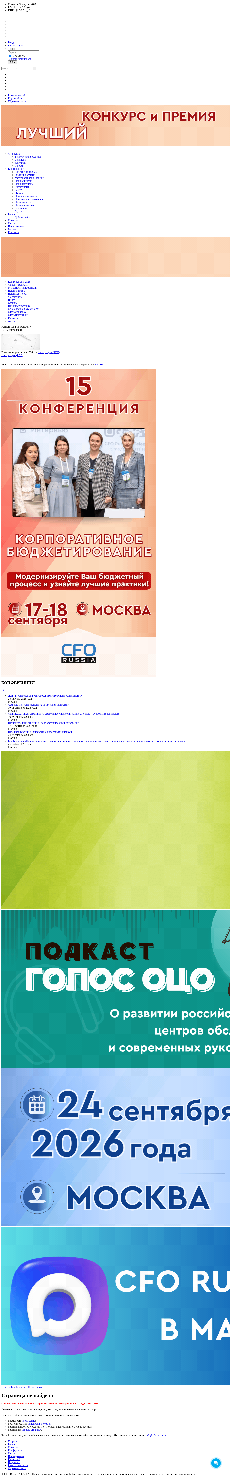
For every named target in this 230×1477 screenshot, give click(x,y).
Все (3, 689)
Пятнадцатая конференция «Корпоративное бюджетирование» (44, 722)
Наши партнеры (24, 183)
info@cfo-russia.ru (156, 1435)
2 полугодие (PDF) (12, 355)
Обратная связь (17, 101)
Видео (18, 189)
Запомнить (18, 55)
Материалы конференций (29, 177)
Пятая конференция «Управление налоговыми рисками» (40, 731)
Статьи (12, 223)
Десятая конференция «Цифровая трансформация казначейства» (45, 695)
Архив (18, 211)
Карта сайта (15, 98)
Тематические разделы (28, 156)
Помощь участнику (26, 196)
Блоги (11, 214)
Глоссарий (21, 208)
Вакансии (20, 159)
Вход (11, 42)
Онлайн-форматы (25, 174)
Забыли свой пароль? (20, 58)
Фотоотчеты (22, 186)
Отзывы (19, 193)
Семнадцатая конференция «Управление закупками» (38, 704)
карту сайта (28, 1420)
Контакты (20, 162)
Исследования (16, 226)
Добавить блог (23, 217)
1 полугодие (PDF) (49, 352)
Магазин (13, 229)
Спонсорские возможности (30, 199)
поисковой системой (39, 1423)
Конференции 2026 (26, 171)
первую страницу (31, 1429)
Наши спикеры (23, 180)
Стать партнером (24, 205)
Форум (19, 165)
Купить (99, 364)
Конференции (16, 168)
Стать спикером (24, 202)
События (13, 220)
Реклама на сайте (18, 95)
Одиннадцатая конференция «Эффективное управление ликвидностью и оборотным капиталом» (64, 713)
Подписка (14, 1462)
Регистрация (15, 45)
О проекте (14, 153)
